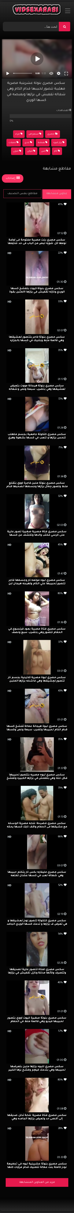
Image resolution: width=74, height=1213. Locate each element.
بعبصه (41, 143)
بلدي (26, 143)
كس (43, 151)
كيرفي (30, 151)
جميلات (12, 143)
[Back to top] (61, 1201)
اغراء (17, 134)
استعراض (33, 134)
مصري (50, 134)
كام (55, 151)
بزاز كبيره (57, 143)
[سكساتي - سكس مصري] (37, 10)
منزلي (16, 151)
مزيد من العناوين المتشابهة (37, 1182)
